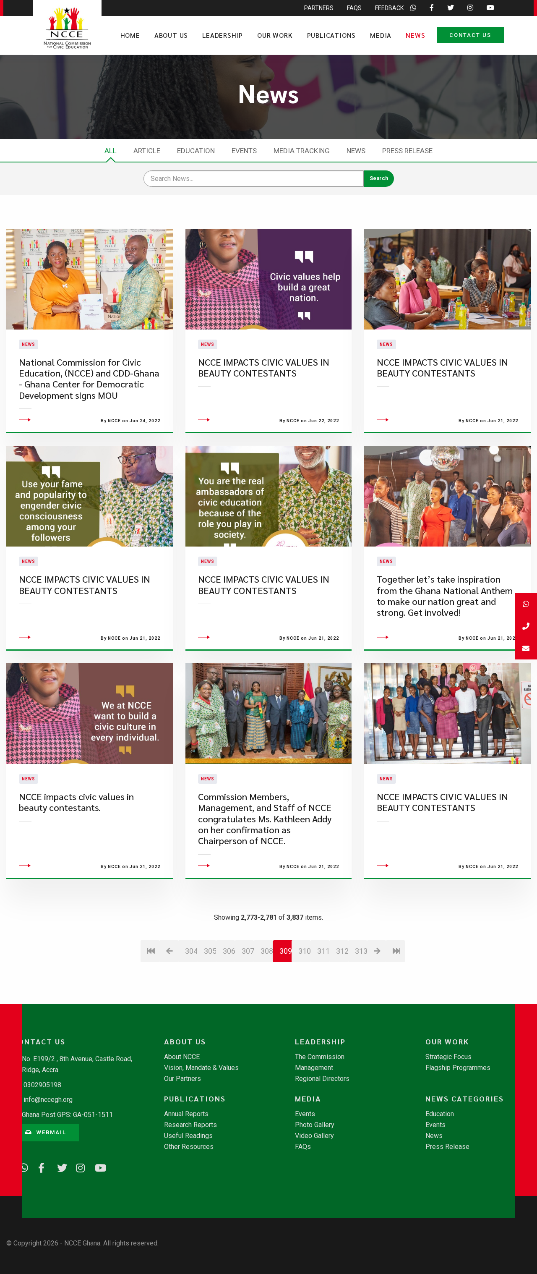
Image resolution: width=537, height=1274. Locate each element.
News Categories (464, 1098)
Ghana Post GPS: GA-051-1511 (67, 1115)
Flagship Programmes (457, 1068)
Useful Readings (188, 1136)
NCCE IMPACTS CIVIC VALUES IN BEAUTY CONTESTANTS (263, 367)
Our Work (274, 35)
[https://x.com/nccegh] (58, 1166)
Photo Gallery (314, 1125)
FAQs (354, 8)
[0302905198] (526, 626)
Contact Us (470, 35)
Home (130, 35)
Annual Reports (186, 1114)
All (110, 150)
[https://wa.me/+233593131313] (21, 1166)
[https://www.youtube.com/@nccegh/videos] (96, 1166)
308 (267, 951)
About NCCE (182, 1057)
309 (285, 951)
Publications (331, 35)
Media (380, 35)
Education (196, 150)
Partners (319, 8)
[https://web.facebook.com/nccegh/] (39, 1166)
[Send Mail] (526, 648)
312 (342, 951)
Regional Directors (322, 1078)
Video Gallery (314, 1136)
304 (191, 951)
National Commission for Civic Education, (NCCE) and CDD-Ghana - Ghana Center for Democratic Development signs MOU (89, 378)
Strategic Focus (448, 1057)
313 (361, 951)
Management (314, 1068)
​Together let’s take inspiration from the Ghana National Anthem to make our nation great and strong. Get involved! (445, 595)
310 (304, 951)
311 (323, 951)
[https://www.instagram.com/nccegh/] (77, 1166)
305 (210, 951)
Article (146, 150)
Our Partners (182, 1078)
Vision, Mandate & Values (201, 1068)
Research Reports (190, 1125)
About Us (171, 35)
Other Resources (189, 1146)
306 (229, 951)
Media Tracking (302, 150)
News (415, 35)
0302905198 (42, 1085)
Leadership (222, 35)
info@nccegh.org (48, 1100)
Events (244, 150)
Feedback (389, 8)
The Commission (319, 1057)
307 (248, 951)
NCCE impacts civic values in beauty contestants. (76, 802)
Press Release (407, 150)
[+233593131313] (526, 604)
